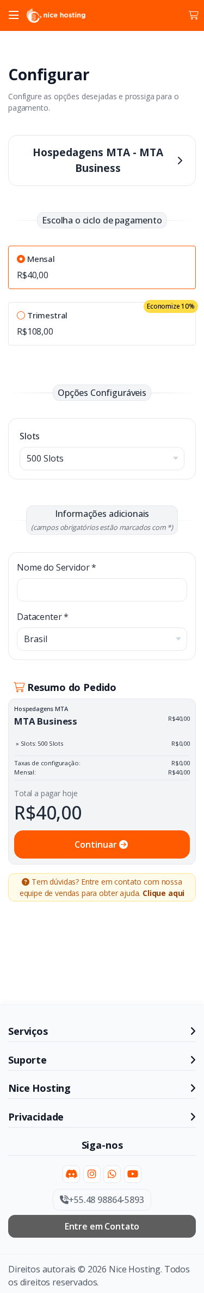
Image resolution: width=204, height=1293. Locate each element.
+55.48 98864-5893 (106, 1200)
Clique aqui (163, 893)
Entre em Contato (102, 1226)
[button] (13, 15)
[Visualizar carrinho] (194, 15)
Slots (30, 436)
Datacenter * (43, 617)
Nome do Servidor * (56, 567)
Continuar (97, 844)
